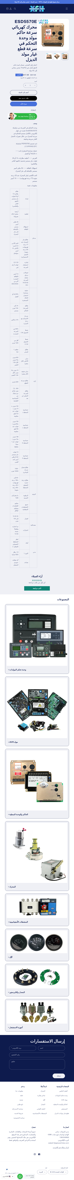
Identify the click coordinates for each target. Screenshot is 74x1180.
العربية (41, 1172)
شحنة (21, 1100)
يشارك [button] (33, 110)
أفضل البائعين (63, 1091)
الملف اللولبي (41, 1109)
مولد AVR (14, 742)
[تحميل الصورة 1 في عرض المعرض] (64, 56)
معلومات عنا (19, 1091)
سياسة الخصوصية (19, 1118)
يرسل (59, 1076)
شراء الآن (23, 104)
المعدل (43, 1104)
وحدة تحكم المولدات (18, 670)
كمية (35, 81)
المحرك (13, 887)
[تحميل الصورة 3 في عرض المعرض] (49, 56)
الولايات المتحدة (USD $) (57, 1172)
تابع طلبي (20, 1104)
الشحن (28, 77)
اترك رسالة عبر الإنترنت (61, 1147)
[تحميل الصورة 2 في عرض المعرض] (57, 56)
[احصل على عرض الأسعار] (20, 1176)
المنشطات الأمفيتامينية (19, 922)
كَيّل (11, 957)
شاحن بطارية (41, 1095)
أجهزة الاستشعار (16, 1027)
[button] (66, 9)
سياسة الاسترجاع (17, 1109)
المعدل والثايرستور (17, 992)
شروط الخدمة (18, 1113)
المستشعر (64, 1109)
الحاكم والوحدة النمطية (19, 814)
